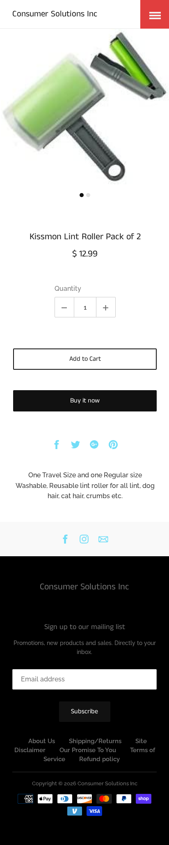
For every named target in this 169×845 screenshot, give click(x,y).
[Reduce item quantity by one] (64, 307)
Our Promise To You (87, 750)
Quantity (68, 288)
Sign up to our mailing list (84, 627)
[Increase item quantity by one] (106, 307)
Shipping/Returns (95, 741)
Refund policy (99, 759)
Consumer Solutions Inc (54, 14)
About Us (41, 741)
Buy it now (85, 400)
